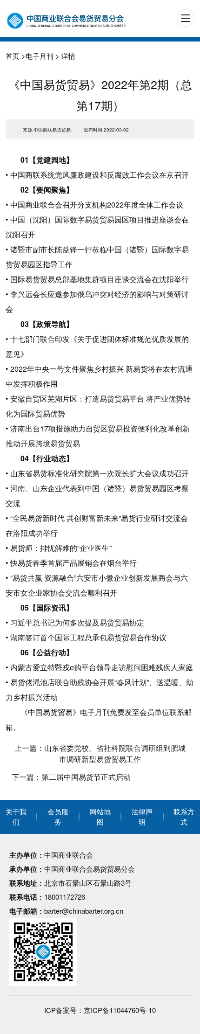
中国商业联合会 (68, 855)
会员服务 (57, 816)
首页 (13, 56)
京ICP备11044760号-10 (120, 1010)
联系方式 (183, 816)
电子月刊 (39, 56)
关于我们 (16, 816)
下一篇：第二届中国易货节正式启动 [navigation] (71, 776)
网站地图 (100, 816)
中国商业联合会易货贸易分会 (89, 869)
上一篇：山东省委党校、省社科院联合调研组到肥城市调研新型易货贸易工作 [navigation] (100, 753)
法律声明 (142, 816)
